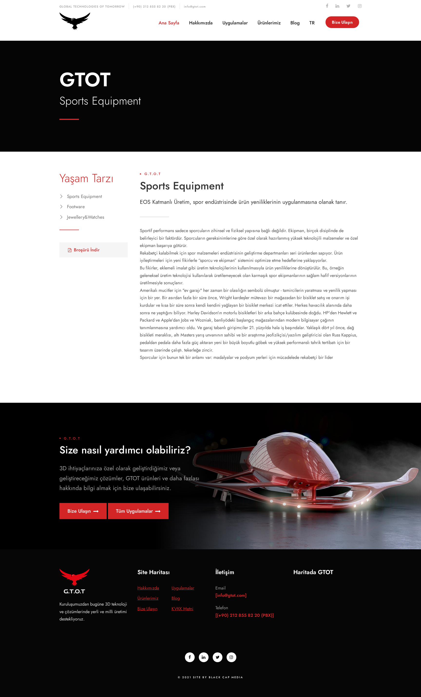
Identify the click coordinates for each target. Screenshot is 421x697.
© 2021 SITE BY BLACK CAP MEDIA (210, 677)
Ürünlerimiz (269, 23)
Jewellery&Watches (85, 217)
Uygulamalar (235, 23)
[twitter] (348, 6)
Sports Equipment (84, 196)
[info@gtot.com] (231, 595)
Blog (295, 23)
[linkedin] (337, 6)
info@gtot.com (195, 6)
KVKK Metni (182, 609)
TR (312, 23)
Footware (76, 206)
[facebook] (327, 6)
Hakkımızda (201, 23)
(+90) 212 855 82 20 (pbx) (154, 6)
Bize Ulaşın (342, 22)
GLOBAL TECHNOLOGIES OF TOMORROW (92, 6)
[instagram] (360, 6)
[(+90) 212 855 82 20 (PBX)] (244, 615)
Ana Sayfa (169, 23)
